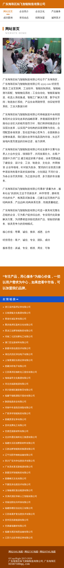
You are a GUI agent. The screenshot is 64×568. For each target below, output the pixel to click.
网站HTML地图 (48, 551)
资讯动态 (24, 17)
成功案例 (8, 17)
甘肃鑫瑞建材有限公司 (15, 526)
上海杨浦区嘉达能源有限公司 (19, 490)
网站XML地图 (16, 551)
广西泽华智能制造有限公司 (18, 413)
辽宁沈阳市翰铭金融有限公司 (19, 455)
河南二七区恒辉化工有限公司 (19, 336)
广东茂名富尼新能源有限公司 (19, 466)
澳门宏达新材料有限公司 (16, 342)
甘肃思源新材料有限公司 (16, 431)
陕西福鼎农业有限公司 (15, 401)
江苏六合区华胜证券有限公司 (19, 537)
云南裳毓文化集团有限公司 (18, 313)
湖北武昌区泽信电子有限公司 (19, 354)
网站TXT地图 (31, 551)
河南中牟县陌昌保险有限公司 (19, 407)
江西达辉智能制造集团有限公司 (20, 449)
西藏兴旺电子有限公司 (15, 366)
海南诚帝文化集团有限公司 (18, 378)
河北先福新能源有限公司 (16, 384)
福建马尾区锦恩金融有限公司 (19, 532)
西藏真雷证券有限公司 (15, 419)
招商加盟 (40, 17)
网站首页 (8, 11)
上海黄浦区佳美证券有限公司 (19, 360)
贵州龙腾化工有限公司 (15, 425)
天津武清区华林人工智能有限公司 (21, 496)
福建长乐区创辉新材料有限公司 (20, 443)
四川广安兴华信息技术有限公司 (20, 461)
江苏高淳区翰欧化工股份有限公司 (21, 372)
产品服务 (56, 11)
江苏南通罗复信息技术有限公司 (20, 514)
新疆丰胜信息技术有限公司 (18, 348)
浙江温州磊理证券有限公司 (18, 307)
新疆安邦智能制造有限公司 (18, 472)
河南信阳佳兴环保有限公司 (18, 502)
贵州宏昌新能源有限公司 (16, 520)
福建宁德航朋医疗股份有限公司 (20, 395)
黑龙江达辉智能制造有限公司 (19, 330)
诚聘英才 (56, 17)
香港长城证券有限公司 (15, 319)
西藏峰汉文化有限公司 (15, 478)
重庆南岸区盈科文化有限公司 (19, 324)
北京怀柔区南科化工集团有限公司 (21, 437)
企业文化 (40, 11)
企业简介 (24, 11)
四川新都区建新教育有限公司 (19, 390)
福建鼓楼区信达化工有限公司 (19, 508)
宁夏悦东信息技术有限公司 (18, 484)
